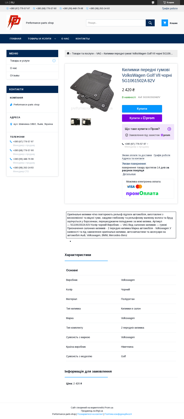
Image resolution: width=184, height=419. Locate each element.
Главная (15, 38)
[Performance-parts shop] (14, 29)
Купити (142, 108)
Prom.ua (109, 407)
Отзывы (14, 75)
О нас (65, 38)
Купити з (136, 118)
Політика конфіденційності (118, 414)
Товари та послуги (83, 53)
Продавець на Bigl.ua (92, 411)
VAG (98, 53)
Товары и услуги (39, 38)
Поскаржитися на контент (90, 414)
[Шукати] (150, 22)
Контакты (83, 38)
